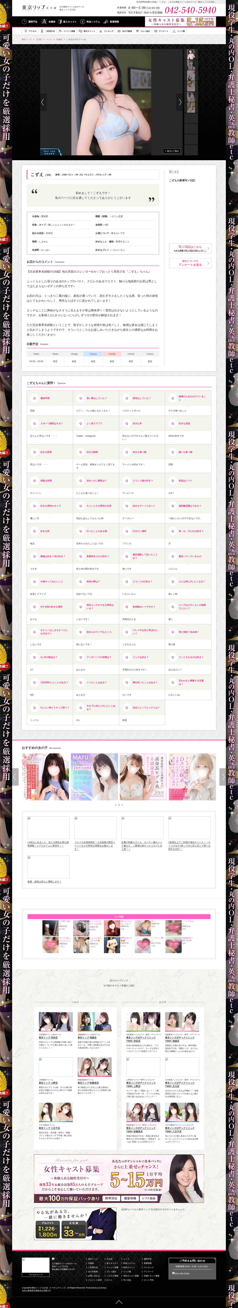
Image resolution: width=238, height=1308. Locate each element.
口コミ (110, 1280)
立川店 (110, 1259)
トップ (126, 1259)
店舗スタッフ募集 (151, 1276)
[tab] (115, 805)
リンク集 (181, 31)
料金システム (93, 21)
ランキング (109, 31)
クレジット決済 (95, 1280)
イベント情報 (69, 31)
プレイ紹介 (145, 31)
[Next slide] (179, 102)
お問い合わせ (94, 1276)
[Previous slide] (15, 777)
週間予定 (32, 21)
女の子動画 (127, 31)
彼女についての (190, 263)
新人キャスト (70, 21)
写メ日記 (127, 1280)
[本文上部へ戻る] (119, 1302)
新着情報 (114, 21)
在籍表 (52, 21)
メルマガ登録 (112, 1276)
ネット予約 (149, 1280)
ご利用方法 (50, 31)
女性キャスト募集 (131, 1276)
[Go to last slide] (43, 102)
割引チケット (89, 31)
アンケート (164, 31)
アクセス (33, 31)
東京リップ (93, 1259)
